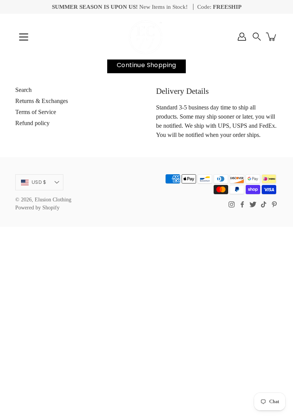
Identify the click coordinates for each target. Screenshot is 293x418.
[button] (257, 36)
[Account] (242, 37)
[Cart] (272, 37)
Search (23, 90)
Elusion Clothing (53, 200)
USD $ (39, 182)
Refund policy (32, 123)
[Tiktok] (263, 204)
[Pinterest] (274, 204)
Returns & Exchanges (41, 101)
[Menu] (23, 37)
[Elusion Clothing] (146, 37)
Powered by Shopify (37, 208)
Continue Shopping (146, 65)
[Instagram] (231, 204)
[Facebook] (242, 204)
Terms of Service (35, 112)
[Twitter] (253, 204)
